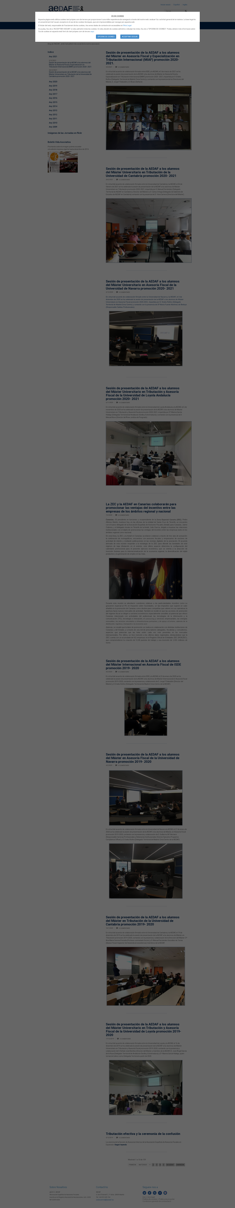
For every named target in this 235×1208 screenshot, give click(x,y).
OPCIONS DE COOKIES (106, 37)
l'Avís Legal (127, 25)
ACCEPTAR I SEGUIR (130, 37)
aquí (92, 31)
